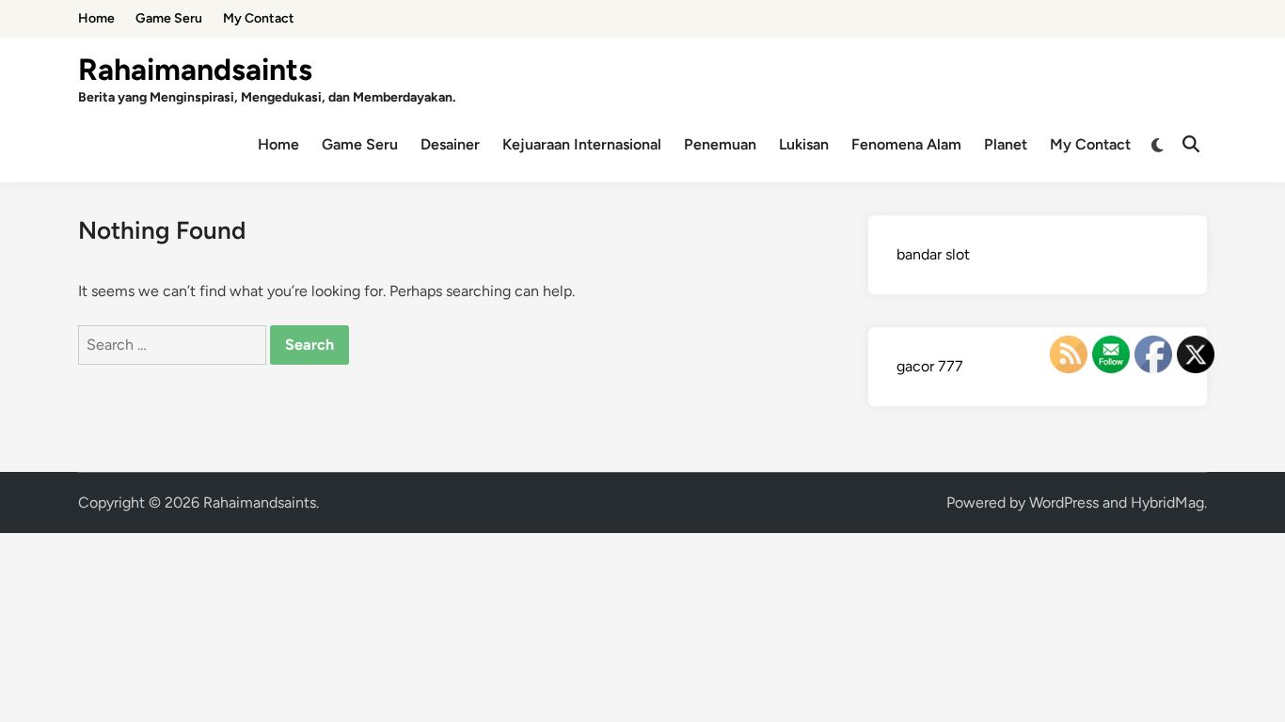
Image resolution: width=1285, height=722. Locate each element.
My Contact (258, 18)
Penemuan (720, 144)
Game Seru (168, 18)
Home (96, 18)
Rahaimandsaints (195, 69)
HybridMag (1167, 502)
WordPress (1064, 502)
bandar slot (933, 254)
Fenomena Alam (906, 144)
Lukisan (804, 144)
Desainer (450, 144)
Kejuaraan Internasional (581, 144)
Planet (1005, 144)
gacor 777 (929, 366)
